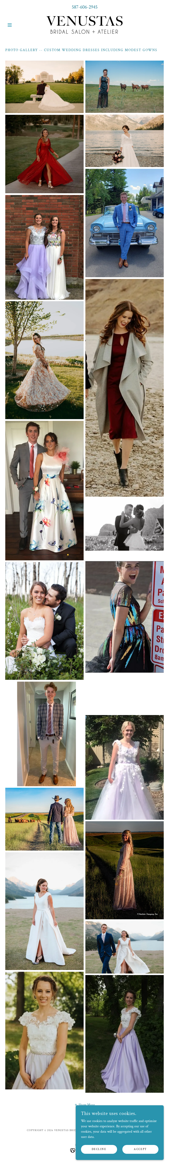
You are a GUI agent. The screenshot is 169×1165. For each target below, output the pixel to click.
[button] (17, 24)
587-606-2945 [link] (84, 7)
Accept (140, 1149)
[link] (84, 25)
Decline (99, 1149)
